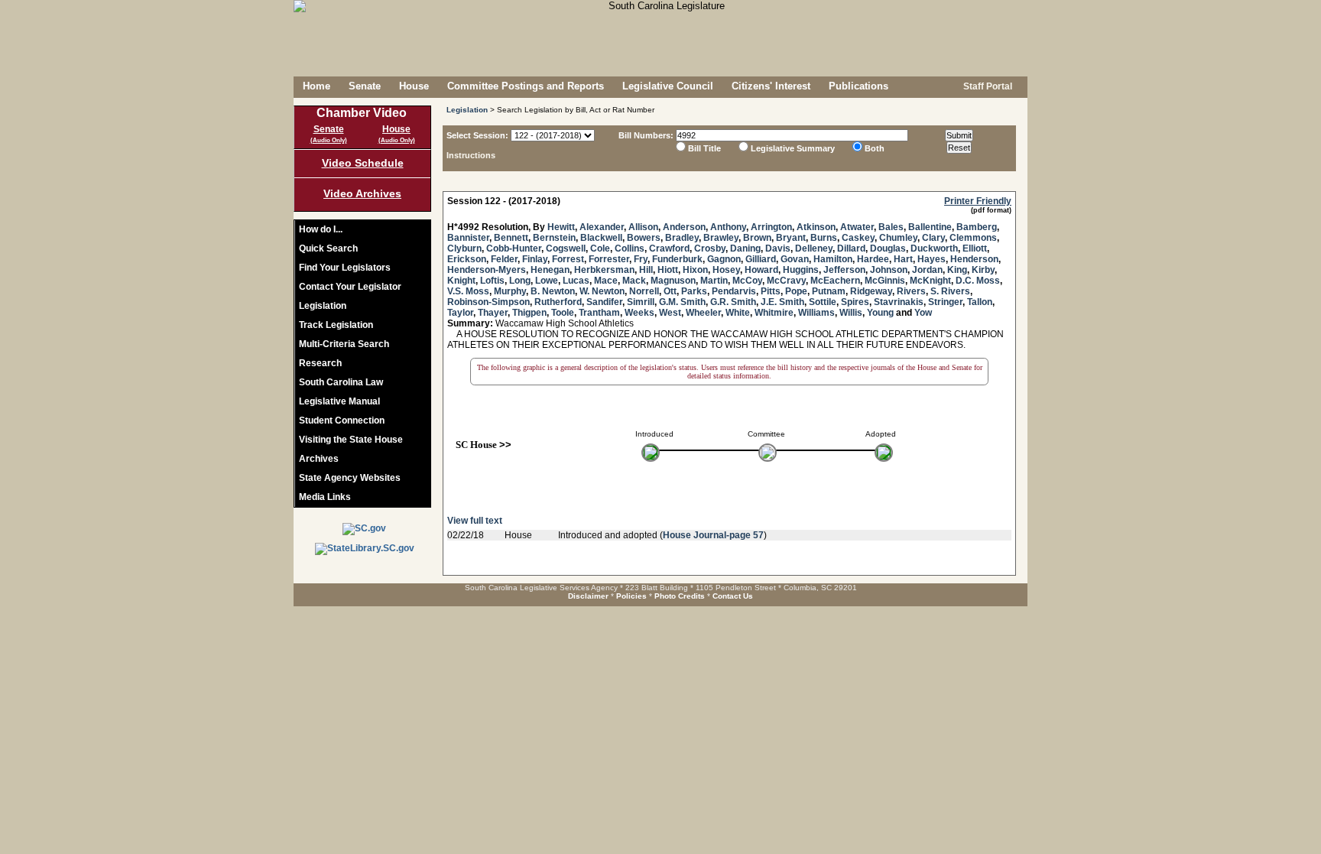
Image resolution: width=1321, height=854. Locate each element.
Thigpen (529, 312)
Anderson (684, 227)
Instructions (470, 155)
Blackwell (601, 237)
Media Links (325, 497)
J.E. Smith (782, 302)
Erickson (466, 259)
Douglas (888, 248)
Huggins (801, 270)
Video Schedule (363, 163)
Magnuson (673, 280)
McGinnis (885, 280)
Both (874, 148)
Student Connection (342, 420)
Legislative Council (667, 86)
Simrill (640, 302)
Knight (461, 280)
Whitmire (774, 312)
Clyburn (464, 248)
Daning (745, 248)
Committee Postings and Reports (525, 86)
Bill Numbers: (645, 135)
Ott (670, 291)
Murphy (510, 291)
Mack (634, 280)
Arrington (771, 227)
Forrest (568, 259)
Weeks (639, 312)
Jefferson (844, 270)
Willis (850, 312)
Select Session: (477, 135)
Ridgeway (871, 291)
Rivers (911, 291)
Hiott (667, 270)
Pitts (771, 291)
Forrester (609, 259)
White (737, 312)
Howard (761, 270)
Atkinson (816, 227)
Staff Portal (986, 86)
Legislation (322, 305)
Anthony (728, 227)
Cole (600, 248)
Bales (891, 227)
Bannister (468, 237)
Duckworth (934, 248)
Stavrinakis (898, 302)
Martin (714, 280)
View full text (474, 520)
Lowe (546, 280)
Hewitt (561, 227)
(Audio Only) (328, 140)
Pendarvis (734, 291)
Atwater (857, 227)
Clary (933, 237)
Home (316, 86)
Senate (365, 86)
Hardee (873, 259)
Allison (643, 227)
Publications (858, 86)
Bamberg (976, 227)
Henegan (550, 270)
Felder (504, 259)
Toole (562, 312)
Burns (823, 237)
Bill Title (704, 148)
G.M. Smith (682, 302)
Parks (694, 291)
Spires (855, 302)
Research (320, 363)
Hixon (695, 270)
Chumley (898, 237)
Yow (923, 312)
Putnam (829, 291)
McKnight (930, 280)
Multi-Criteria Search (344, 344)
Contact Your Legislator (350, 286)
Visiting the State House (351, 439)
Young (880, 312)
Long (520, 280)
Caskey (858, 237)
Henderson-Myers (486, 270)
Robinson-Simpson (488, 302)
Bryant (791, 237)
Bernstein (554, 237)
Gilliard (760, 259)
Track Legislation (336, 325)
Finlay (534, 259)
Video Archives (362, 193)
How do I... (320, 229)
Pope (796, 291)
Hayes (931, 259)
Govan (795, 259)
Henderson (974, 259)
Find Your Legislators (345, 267)
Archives (319, 458)
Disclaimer (588, 596)
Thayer (493, 312)
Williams (816, 312)
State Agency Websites (350, 477)
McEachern (835, 280)
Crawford (669, 248)
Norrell (644, 291)
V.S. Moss (468, 291)
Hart (903, 259)
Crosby (709, 248)
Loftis (492, 280)
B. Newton (553, 291)
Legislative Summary (793, 148)
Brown (757, 237)
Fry (641, 259)
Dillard (851, 248)
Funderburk (677, 259)
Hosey (726, 270)
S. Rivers (950, 291)
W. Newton (602, 291)
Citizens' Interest (771, 86)
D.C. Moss (978, 280)
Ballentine (930, 227)
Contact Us (732, 596)
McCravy (786, 280)
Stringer (945, 302)
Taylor (460, 312)
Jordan (927, 270)
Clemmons (973, 237)
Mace (606, 280)
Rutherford (558, 302)
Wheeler (703, 312)
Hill (646, 270)
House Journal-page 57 (713, 535)
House (414, 86)
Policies (631, 596)
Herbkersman (604, 270)
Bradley (682, 237)
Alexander (601, 227)
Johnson (888, 270)
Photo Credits (679, 596)
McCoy (747, 280)
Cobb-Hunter (513, 248)
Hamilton (832, 259)
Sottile (822, 302)
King (957, 270)
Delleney (814, 248)
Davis (777, 248)
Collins (629, 248)
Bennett (511, 237)
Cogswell (566, 248)
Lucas (576, 280)
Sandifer (604, 302)
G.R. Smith (733, 302)
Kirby (983, 270)
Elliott (974, 248)
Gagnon (724, 259)
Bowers (643, 237)
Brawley (720, 237)
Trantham (599, 312)
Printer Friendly (977, 201)
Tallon (979, 302)
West (670, 312)
